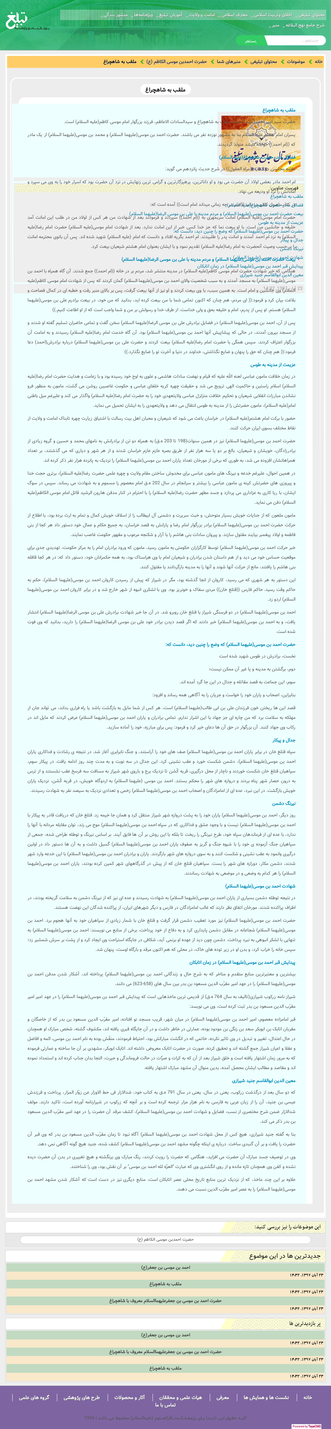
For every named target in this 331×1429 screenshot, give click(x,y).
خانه (319, 62)
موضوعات (296, 62)
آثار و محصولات (129, 1397)
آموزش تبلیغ (171, 15)
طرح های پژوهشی (82, 1397)
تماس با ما (165, 1405)
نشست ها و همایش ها (266, 1397)
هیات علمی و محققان (180, 1397)
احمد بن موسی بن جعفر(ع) (165, 1267)
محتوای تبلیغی (311, 15)
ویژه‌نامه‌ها (143, 15)
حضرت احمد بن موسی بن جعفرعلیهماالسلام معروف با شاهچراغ (165, 1300)
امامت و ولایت (202, 15)
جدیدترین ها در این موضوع (285, 1256)
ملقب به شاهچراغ (165, 1283)
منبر (275, 25)
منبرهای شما (228, 62)
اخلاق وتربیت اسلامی (273, 15)
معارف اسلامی (234, 15)
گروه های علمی (34, 1397)
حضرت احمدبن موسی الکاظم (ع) (176, 62)
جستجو (251, 41)
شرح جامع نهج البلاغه (305, 25)
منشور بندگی (116, 15)
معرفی (223, 1397)
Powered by (307, 1426)
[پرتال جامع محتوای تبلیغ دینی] (27, 20)
